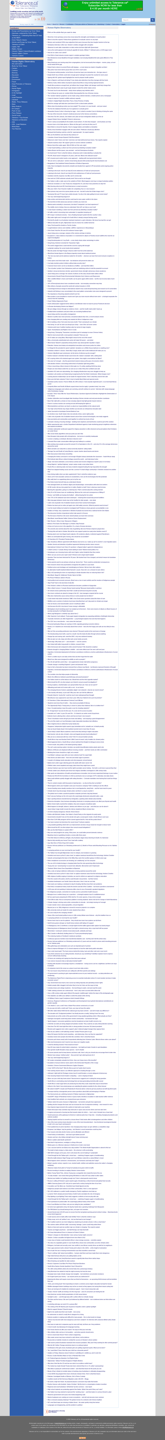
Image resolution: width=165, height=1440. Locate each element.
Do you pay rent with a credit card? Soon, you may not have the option (69, 1008)
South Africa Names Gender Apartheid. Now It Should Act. (65, 1266)
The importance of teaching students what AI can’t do (64, 294)
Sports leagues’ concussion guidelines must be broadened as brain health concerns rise (74, 1021)
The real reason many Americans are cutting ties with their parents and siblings (71, 971)
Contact (108, 24)
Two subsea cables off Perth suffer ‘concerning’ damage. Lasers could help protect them (74, 1224)
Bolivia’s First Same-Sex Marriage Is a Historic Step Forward (66, 523)
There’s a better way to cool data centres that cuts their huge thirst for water (70, 656)
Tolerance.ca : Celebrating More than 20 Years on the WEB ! (27, 37)
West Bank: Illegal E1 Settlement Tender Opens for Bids (64, 575)
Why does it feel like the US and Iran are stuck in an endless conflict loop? (70, 1363)
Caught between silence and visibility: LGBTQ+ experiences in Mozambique (71, 228)
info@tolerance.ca (128, 1427)
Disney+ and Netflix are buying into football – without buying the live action (70, 495)
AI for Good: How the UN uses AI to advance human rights (65, 230)
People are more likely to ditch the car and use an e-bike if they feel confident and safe (74, 369)
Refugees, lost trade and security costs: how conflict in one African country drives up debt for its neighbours (80, 1245)
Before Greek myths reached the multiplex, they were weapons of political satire (72, 804)
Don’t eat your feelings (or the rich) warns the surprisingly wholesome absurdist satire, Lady (75, 796)
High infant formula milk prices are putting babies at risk (64, 1256)
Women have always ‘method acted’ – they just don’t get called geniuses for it (71, 1055)
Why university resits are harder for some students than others (66, 910)
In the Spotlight (17, 93)
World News (16, 126)
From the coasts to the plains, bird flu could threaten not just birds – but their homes (73, 879)
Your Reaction (16, 129)
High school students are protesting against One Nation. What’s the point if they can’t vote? (75, 1389)
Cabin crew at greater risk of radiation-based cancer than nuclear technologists (72, 503)
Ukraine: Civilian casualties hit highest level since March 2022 (66, 1237)
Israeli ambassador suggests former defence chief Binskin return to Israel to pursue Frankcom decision (79, 304)
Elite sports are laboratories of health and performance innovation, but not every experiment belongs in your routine (83, 773)
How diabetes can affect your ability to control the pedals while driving (69, 996)
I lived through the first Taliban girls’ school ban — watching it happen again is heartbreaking (76, 1155)
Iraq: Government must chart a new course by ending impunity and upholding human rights (75, 983)
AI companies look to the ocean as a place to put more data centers (68, 968)
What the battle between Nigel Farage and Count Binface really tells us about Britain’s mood (75, 1158)
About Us (55, 24)
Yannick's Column (17, 56)
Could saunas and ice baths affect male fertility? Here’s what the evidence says (72, 1217)
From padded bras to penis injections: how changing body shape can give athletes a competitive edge (79, 1127)
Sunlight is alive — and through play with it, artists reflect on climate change (70, 1297)
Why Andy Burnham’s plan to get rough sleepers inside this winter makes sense (72, 88)
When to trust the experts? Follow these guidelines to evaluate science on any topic (73, 39)
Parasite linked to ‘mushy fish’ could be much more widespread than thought (71, 695)
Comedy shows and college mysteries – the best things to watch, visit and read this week (74, 988)
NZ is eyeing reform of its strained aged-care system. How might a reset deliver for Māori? (75, 358)
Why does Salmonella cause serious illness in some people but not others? (70, 596)
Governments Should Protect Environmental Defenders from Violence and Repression (74, 276)
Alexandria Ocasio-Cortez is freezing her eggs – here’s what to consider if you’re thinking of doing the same (80, 111)
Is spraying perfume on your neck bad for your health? (64, 850)
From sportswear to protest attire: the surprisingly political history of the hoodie (71, 1201)
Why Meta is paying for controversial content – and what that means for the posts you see (74, 1368)
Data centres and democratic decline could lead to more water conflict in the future (72, 199)
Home (49, 24)
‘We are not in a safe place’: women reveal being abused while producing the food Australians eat (77, 161)
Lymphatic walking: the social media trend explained (63, 248)
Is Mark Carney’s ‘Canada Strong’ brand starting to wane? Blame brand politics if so (73, 549)
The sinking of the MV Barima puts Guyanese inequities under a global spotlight (72, 1307)
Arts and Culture (17, 64)
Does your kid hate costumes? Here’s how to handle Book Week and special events (73, 379)
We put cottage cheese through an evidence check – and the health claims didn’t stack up (75, 309)
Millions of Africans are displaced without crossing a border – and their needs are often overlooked (77, 750)
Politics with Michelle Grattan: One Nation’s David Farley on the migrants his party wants (74, 814)
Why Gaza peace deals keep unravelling (60, 454)
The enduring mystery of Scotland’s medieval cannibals (64, 936)
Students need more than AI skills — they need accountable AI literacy (69, 703)
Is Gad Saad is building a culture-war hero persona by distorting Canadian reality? (73, 210)
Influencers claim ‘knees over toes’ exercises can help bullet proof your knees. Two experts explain (77, 140)
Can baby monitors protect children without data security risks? (67, 263)
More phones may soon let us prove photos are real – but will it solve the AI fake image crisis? (76, 191)
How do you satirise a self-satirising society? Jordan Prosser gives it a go (70, 1031)
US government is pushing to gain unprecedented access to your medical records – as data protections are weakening (80, 974)
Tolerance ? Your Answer (20, 117)
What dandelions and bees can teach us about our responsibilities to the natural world (74, 406)
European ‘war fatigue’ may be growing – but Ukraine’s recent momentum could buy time (75, 1129)
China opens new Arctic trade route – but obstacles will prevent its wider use (71, 260)
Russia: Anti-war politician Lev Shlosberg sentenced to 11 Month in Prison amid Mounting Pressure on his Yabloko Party (82, 846)
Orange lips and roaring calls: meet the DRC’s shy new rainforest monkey (70, 636)
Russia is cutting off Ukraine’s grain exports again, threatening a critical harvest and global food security (79, 1181)
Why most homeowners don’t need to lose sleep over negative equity (68, 1042)
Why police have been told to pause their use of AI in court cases (67, 70)
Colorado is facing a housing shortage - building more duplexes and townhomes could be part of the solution (81, 422)
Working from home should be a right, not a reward (63, 752)
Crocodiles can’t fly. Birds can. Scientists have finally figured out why (68, 1186)
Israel (13, 95)
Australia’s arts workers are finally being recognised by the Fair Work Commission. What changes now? (79, 374)
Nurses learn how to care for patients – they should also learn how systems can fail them (74, 920)
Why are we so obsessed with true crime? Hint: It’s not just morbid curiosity (70, 737)
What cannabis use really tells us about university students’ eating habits (70, 449)
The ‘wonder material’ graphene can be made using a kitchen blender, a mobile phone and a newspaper (79, 96)
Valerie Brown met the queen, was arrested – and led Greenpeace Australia (70, 150)
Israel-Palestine (17, 97)
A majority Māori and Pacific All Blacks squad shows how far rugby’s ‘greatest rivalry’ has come (76, 386)
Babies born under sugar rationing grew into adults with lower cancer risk (70, 763)
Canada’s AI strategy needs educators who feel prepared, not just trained (70, 760)
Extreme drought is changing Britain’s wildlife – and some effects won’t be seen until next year (76, 649)
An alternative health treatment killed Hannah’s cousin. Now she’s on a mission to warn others (76, 570)
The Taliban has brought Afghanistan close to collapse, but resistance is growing (72, 853)
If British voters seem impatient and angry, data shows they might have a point (71, 765)
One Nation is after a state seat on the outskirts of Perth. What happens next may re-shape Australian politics (80, 181)
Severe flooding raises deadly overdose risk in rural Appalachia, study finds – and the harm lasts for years (80, 788)
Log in (123, 24)
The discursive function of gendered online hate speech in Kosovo (68, 513)
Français (152, 24)
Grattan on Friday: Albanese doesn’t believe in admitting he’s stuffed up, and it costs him (74, 1353)
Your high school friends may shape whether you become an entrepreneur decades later (74, 409)
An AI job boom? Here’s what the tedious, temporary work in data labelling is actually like (74, 153)
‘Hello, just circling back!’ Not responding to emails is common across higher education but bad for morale (80, 1284)
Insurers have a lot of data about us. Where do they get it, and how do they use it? (72, 124)
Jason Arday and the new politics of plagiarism (62, 314)
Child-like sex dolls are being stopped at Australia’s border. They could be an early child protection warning (80, 1024)
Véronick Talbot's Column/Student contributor (26, 51)
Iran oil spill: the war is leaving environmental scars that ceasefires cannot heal (71, 1250)
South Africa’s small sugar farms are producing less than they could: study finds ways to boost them (78, 1083)
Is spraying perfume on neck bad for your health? (62, 918)
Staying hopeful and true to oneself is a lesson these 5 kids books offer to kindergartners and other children (80, 1119)
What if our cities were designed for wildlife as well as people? (66, 659)
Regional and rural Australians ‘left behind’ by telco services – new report (70, 1387)
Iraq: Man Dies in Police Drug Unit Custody (61, 843)
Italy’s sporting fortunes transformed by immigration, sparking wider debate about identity (74, 799)
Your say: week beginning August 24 (59, 197)
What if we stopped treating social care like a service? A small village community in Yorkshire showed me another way (82, 470)
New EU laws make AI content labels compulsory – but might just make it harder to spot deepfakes (77, 1047)
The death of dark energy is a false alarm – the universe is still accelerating (70, 1150)
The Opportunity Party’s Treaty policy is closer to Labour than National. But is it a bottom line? (76, 705)
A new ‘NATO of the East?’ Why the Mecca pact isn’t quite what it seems (69, 1068)
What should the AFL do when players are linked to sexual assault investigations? (72, 682)
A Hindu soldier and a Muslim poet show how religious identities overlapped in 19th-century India (77, 770)
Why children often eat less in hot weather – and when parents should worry (71, 1332)
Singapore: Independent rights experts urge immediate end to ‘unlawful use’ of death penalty (76, 726)
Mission (62, 24)
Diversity (15, 73)
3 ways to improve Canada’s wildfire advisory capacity (64, 98)
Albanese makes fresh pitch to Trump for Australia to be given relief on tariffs (71, 1168)
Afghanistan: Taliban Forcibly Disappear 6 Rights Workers (65, 1361)
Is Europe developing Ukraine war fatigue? (61, 306)
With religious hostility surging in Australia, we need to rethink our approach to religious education (77, 876)
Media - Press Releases (20, 102)
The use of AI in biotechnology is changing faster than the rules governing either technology (75, 863)
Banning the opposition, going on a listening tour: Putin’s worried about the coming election (75, 490)
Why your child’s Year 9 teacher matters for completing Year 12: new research (71, 189)
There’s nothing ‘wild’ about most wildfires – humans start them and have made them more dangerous (78, 1253)
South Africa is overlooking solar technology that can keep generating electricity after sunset (75, 1081)
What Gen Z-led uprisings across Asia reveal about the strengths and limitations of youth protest (76, 37)
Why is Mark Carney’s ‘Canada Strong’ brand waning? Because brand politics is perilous (75, 588)
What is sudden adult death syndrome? (59, 1140)
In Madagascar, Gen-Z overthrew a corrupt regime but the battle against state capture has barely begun (79, 925)
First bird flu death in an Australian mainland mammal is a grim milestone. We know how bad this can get (79, 220)
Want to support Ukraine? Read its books (60, 1309)
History (14, 86)
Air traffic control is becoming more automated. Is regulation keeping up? (70, 212)
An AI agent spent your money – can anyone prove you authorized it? (68, 1276)
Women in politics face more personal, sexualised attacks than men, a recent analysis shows (76, 317)
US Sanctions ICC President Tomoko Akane (61, 539)
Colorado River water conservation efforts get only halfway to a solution (69, 441)
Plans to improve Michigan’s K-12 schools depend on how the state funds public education (75, 948)
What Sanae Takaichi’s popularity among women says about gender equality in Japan (74, 343)
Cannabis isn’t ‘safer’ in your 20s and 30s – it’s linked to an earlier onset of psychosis (73, 713)
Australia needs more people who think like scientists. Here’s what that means (71, 1037)
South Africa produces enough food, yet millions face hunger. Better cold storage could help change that (79, 85)
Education (15, 77)
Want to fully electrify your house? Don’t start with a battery (65, 840)
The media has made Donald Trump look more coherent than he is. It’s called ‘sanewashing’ (76, 1366)
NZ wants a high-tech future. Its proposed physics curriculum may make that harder (73, 1381)
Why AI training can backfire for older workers (61, 1261)
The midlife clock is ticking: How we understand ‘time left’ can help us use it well (72, 207)
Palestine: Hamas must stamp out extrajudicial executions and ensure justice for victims (74, 345)
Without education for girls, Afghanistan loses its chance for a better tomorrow (71, 223)
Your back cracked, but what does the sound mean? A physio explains (69, 822)
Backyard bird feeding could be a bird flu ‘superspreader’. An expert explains (71, 132)
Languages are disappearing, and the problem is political (65, 1405)
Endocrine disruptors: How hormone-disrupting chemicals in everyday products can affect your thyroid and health (82, 801)
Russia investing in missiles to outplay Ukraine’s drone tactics (66, 1170)
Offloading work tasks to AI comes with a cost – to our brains (66, 687)
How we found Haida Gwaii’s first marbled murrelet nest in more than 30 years (71, 729)
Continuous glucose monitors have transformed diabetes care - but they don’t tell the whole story (77, 939)
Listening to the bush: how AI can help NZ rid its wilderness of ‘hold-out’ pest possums (74, 170)
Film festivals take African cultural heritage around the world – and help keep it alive (73, 459)
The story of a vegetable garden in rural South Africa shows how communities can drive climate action (78, 1243)
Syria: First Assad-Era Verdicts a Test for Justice (62, 225)
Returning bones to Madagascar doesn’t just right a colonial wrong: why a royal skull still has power (78, 928)
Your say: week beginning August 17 (59, 1057)
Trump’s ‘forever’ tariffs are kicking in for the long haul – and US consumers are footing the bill (76, 1292)
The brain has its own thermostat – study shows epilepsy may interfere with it (71, 90)
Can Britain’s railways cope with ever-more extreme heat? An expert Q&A (70, 755)
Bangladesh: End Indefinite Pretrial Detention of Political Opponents (68, 163)
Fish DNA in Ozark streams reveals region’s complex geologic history (68, 55)
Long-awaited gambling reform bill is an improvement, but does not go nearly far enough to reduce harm (79, 825)
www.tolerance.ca (60, 1423)
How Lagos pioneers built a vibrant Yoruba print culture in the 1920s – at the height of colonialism (77, 1248)
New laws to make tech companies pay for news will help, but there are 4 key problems (74, 1324)
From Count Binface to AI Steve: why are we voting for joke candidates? (69, 1204)
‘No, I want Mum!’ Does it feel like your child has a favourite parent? (68, 1350)
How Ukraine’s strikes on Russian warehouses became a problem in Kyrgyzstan (72, 585)
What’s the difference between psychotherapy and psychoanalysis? (68, 677)
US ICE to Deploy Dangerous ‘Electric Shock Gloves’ (64, 812)
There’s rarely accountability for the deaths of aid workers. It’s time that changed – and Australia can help (79, 122)
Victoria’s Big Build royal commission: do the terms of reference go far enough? (72, 353)
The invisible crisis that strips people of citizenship (63, 674)
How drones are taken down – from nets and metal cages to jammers (68, 757)
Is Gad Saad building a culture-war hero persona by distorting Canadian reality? (72, 148)
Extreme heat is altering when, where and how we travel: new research (69, 716)
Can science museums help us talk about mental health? (65, 961)
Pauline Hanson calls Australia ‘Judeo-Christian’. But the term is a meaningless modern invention (77, 1384)
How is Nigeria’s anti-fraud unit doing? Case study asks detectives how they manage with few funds (78, 80)
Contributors (70, 24)
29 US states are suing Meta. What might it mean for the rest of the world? (70, 337)
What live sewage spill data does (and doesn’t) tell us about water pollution (70, 103)
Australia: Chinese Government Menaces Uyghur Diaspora (65, 1065)
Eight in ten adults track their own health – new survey (64, 1312)
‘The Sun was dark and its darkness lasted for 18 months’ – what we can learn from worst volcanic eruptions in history (81, 257)
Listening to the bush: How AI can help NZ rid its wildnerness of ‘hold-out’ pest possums (74, 173)
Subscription (116, 24)
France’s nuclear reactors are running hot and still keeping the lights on (69, 403)
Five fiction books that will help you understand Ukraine (64, 482)
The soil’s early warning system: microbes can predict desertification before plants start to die (76, 747)
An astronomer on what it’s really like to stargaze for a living (66, 1314)
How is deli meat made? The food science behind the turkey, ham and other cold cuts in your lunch (77, 951)
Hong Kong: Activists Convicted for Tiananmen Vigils (63, 243)
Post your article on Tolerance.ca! (85, 24)
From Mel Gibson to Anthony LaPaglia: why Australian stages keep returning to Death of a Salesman (78, 838)
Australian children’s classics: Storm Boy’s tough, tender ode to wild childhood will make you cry (77, 350)
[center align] (152, 20)
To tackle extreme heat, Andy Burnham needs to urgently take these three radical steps (74, 1258)
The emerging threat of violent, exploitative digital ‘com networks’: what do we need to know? (76, 690)
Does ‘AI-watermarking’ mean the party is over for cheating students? (68, 708)
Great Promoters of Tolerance (21, 84)
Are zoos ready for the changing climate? (60, 912)
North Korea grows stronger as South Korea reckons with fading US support (71, 923)
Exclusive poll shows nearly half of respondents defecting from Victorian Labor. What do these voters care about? (82, 1039)
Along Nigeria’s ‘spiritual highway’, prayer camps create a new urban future (70, 464)
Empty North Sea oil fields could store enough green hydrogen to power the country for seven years (78, 75)
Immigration (16, 91)
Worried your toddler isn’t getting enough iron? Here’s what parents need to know (72, 1178)
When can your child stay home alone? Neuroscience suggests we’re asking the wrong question (77, 1078)
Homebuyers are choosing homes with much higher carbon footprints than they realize (74, 552)
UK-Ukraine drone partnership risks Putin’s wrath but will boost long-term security (72, 591)
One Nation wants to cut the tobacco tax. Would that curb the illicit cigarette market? (73, 679)
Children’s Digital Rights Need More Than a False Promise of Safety (68, 101)
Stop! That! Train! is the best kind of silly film (61, 583)
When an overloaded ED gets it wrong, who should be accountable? (68, 536)
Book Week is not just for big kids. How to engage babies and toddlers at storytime (72, 127)
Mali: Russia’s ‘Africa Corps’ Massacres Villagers (62, 521)
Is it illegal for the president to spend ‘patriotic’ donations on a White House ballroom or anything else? (79, 348)
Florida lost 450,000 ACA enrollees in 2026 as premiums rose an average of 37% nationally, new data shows (80, 776)
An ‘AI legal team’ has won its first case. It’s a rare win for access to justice (70, 711)
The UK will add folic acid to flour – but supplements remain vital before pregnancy (73, 662)
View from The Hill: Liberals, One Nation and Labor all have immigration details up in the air (75, 116)
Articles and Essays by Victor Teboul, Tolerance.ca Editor (24, 43)
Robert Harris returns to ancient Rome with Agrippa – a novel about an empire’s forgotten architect (77, 67)
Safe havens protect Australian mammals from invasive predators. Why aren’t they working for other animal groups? (83, 1342)
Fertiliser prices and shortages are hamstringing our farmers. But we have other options (74, 567)
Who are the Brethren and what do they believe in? (63, 135)
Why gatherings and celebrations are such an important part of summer (69, 946)
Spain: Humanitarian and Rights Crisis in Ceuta (62, 330)
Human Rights (16, 88)
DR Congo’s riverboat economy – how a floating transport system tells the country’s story (74, 215)
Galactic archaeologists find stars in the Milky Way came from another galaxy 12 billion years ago (77, 858)
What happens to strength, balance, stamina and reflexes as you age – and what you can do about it (78, 806)
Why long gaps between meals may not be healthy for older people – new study (72, 500)
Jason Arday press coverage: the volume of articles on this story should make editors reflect (75, 273)
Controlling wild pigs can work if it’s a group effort (62, 1304)
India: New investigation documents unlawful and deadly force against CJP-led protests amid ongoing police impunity (80, 167)
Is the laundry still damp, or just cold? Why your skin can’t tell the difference (70, 692)
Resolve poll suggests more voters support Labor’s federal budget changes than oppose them (76, 1029)
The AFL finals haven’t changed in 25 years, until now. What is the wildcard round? (73, 155)
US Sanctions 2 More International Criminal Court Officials (65, 700)
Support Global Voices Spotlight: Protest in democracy (64, 119)
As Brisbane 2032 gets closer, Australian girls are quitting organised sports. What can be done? (76, 1348)
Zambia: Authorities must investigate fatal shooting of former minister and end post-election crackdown (78, 398)
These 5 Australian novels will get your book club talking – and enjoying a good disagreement (76, 718)
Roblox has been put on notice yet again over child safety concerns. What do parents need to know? (78, 505)
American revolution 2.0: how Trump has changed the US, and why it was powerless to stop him (77, 184)
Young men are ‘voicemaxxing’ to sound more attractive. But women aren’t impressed (73, 866)
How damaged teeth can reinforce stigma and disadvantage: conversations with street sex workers (77, 484)
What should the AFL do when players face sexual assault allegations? (69, 827)
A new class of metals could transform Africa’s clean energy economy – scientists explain (74, 1240)
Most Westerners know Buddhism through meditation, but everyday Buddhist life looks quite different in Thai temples (80, 59)
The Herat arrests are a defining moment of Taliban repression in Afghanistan (71, 1094)
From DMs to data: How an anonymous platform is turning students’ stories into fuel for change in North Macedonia (82, 899)
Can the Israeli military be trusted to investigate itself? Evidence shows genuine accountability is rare (78, 508)
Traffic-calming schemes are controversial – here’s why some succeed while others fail (74, 990)
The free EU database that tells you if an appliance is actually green (68, 109)
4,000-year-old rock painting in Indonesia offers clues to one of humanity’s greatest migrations (76, 889)
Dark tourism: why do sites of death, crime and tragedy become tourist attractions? (72, 734)
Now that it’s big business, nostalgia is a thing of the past (65, 1142)
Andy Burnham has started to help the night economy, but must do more (69, 1271)
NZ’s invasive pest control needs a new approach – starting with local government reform (74, 158)
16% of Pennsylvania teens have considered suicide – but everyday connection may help (75, 283)
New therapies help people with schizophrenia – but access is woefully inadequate (73, 436)
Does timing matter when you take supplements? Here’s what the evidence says (72, 474)
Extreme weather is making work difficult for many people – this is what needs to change (74, 1317)
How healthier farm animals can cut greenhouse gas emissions (67, 1099)
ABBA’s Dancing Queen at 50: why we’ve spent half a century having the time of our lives (74, 1183)
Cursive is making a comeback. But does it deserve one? (65, 439)
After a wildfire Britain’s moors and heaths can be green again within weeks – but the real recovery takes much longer (81, 280)
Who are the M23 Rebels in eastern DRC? (60, 830)
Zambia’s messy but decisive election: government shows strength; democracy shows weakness (77, 271)
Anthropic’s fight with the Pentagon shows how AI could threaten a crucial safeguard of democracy (77, 1073)
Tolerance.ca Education (19, 120)
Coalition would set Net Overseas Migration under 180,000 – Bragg (68, 1379)
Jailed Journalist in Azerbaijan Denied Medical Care (63, 411)
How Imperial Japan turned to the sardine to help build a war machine (69, 1107)
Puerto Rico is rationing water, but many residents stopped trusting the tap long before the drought (77, 467)
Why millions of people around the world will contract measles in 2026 (69, 286)
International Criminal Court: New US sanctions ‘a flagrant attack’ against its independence (75, 547)
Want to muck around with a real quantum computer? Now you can (68, 335)
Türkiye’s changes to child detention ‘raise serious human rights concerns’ (70, 1235)
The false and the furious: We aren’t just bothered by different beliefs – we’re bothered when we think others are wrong (81, 1300)
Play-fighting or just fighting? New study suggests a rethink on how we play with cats (73, 1196)
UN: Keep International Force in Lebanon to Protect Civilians (66, 1232)
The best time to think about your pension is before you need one (67, 202)
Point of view (16, 111)
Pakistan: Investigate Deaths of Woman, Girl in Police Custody (66, 1376)
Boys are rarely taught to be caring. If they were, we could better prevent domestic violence (75, 832)
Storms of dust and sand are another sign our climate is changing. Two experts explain (74, 1227)
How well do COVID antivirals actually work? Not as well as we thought (69, 178)
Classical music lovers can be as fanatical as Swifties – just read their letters (71, 266)
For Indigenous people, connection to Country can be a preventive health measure (73, 892)
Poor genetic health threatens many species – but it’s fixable (66, 1050)
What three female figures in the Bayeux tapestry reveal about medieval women (72, 253)
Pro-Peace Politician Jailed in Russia (59, 578)
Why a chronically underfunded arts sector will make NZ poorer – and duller (70, 340)
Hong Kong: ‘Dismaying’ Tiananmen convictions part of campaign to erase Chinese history (75, 332)
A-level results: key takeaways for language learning (63, 1327)
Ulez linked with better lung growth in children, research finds (66, 644)
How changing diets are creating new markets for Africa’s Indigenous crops (70, 319)
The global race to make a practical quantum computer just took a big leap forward (72, 793)
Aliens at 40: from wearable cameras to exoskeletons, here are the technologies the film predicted (77, 477)
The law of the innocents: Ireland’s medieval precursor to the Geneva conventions (72, 114)
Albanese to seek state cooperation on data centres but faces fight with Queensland (73, 47)
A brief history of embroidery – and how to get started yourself (66, 1134)
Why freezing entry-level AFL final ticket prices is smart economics (67, 186)
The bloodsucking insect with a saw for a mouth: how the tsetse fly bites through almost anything (77, 634)
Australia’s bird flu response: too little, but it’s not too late (65, 176)
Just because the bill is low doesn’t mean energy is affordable (66, 606)
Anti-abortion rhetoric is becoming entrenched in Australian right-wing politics (71, 363)
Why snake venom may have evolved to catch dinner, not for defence (68, 1337)
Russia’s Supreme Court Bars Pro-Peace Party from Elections (66, 1263)
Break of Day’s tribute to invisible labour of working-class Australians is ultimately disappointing (76, 1371)
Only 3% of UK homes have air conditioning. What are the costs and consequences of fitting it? (76, 492)
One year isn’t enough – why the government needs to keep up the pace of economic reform (75, 361)
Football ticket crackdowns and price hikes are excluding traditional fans (69, 311)
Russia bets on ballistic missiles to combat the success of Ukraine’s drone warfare (72, 1340)
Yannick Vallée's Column (20, 53)
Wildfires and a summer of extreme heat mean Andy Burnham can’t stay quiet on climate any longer (78, 601)
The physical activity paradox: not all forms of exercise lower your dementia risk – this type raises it (77, 72)
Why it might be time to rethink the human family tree (63, 724)
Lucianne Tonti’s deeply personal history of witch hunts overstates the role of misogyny (74, 1194)
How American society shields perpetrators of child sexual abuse (67, 1294)
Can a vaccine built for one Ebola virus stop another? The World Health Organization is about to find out (79, 1147)
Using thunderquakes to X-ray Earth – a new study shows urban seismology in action (73, 240)
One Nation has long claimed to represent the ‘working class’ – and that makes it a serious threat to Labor (79, 1392)
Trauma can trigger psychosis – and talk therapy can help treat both (68, 1230)
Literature (15, 99)
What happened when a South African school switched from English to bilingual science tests (76, 742)
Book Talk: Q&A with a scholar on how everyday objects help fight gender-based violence (75, 401)
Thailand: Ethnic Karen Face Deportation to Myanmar (64, 868)
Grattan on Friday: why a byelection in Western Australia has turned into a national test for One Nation (78, 510)
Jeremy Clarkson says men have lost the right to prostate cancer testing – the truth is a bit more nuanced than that (82, 768)
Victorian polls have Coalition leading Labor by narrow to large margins (69, 327)
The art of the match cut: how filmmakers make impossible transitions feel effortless (73, 721)
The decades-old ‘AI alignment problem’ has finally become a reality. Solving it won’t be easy (76, 1013)
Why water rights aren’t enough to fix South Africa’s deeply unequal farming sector (72, 217)
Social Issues (16, 115)
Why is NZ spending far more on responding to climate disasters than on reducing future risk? (76, 572)
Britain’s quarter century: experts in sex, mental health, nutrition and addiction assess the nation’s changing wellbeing (80, 1164)
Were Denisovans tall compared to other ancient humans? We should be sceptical (72, 647)
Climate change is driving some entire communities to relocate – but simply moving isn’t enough (77, 902)
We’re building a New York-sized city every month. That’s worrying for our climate (72, 322)
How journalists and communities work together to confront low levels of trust (71, 419)
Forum (14, 82)
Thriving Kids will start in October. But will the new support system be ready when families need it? (77, 531)
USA (13, 122)
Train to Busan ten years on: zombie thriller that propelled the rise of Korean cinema (73, 93)
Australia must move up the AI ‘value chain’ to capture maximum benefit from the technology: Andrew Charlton (81, 855)
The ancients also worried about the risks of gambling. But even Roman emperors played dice (76, 529)
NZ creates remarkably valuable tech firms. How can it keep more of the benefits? (72, 1060)
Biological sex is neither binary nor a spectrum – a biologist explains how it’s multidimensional (76, 894)
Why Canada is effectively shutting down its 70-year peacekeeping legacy (70, 933)
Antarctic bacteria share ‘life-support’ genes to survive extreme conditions (70, 142)
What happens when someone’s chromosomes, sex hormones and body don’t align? (73, 1160)
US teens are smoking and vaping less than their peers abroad (67, 958)
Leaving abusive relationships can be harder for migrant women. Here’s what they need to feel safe (78, 376)
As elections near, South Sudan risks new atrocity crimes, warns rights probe (71, 414)
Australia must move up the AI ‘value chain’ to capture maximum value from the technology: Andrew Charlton (80, 873)
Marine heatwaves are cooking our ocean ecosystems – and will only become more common (76, 1397)
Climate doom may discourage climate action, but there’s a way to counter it (70, 791)
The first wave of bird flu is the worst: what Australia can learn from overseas (70, 516)
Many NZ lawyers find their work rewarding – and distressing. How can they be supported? (75, 1034)
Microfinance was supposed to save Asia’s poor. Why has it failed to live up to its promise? (75, 698)
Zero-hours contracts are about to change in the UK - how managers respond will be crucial (75, 593)
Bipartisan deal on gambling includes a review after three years (67, 835)
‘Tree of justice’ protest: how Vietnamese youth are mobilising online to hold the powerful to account (78, 268)
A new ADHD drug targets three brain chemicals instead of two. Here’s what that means (74, 1374)
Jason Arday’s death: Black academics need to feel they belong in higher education (73, 731)
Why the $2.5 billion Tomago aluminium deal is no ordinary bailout (68, 1345)
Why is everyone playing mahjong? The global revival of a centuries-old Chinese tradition (75, 1400)
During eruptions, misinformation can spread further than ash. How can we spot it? (72, 685)
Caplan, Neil (16, 47)
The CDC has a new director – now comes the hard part (64, 621)
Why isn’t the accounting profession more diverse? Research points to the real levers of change (76, 631)
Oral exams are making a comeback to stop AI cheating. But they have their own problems (75, 884)
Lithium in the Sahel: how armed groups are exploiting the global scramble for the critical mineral (77, 1086)
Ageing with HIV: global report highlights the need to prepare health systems (71, 77)
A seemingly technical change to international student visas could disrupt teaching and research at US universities (82, 288)
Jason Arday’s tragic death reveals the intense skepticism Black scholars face (71, 809)
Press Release (16, 113)
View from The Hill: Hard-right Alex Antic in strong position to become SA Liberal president (75, 1026)
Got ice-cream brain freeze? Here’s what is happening (64, 1335)
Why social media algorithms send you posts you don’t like (65, 434)
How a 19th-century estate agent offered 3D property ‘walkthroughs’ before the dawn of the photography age (80, 993)
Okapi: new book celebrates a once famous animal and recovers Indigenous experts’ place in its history (79, 462)
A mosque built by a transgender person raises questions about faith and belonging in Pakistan (76, 1091)
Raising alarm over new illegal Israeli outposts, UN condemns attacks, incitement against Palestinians (78, 534)
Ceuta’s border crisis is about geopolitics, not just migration (65, 905)
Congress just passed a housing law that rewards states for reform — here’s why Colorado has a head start (80, 1112)
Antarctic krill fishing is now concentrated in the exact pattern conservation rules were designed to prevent (80, 291)
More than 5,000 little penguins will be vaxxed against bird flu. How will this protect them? (75, 819)
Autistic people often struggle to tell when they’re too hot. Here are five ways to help (73, 985)
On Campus (16, 108)
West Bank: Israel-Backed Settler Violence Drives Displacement (67, 518)
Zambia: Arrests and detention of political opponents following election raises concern (73, 544)
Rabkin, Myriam (17, 49)
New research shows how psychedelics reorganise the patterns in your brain (71, 565)
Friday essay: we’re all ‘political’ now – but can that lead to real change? (69, 1219)
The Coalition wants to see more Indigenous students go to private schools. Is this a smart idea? (77, 1222)
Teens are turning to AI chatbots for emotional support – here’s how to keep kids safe (73, 1289)
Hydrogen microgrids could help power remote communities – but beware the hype (73, 1018)
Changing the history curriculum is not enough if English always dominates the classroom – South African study (81, 456)
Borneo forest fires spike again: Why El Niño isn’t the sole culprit (67, 145)
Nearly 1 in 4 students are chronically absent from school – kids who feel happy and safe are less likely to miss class (81, 627)
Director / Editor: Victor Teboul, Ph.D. (25, 8)
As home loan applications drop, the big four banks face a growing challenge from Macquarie (76, 1207)
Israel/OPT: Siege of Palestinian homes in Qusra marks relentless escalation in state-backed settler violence (80, 1096)
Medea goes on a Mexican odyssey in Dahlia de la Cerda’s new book (69, 1145)
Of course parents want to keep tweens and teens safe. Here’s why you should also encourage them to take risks (82, 1052)
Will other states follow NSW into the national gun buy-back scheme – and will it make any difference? (78, 1011)
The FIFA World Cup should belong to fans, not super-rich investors (68, 1209)
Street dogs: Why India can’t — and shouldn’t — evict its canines (67, 641)
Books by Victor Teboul (19, 66)
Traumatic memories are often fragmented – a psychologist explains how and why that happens (77, 619)
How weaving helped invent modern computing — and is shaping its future (70, 1076)
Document (15, 75)
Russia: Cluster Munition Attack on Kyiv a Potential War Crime (66, 1355)
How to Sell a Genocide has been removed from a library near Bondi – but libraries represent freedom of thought (82, 667)
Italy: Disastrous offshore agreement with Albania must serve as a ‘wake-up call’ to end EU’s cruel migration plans (82, 542)
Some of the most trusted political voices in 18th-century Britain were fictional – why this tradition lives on (79, 915)
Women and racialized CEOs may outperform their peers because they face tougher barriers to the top (78, 42)
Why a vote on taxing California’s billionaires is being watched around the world (72, 871)
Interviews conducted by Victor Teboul (24, 33)
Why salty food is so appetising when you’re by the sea (64, 479)
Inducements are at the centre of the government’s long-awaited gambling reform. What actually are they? (80, 1016)
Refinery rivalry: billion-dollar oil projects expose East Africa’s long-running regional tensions (76, 83)
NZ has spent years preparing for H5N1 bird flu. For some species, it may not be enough (74, 897)
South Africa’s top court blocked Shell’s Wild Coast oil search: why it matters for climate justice (76, 739)
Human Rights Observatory (23, 61)
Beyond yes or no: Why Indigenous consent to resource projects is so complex (71, 907)
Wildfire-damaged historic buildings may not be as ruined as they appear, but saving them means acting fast (80, 1286)
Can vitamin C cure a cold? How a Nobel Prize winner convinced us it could (71, 1005)
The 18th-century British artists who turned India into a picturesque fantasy (70, 1269)
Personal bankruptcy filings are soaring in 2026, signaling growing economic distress (73, 624)
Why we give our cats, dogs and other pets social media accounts (67, 639)
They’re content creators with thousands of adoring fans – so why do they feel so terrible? (75, 783)
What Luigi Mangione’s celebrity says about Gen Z (63, 613)
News (13, 104)
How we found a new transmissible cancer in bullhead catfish (66, 604)
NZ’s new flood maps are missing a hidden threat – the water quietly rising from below (74, 1402)
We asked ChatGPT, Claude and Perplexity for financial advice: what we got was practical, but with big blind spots (82, 1089)
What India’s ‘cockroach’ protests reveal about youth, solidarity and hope (70, 931)
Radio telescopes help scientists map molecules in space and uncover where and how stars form (77, 1109)
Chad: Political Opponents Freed (57, 301)
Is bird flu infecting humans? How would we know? (63, 1044)
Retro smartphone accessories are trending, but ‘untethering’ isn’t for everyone (71, 860)
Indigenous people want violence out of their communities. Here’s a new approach (73, 1188)
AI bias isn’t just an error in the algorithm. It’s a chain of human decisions (69, 526)
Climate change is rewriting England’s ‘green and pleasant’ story (67, 664)
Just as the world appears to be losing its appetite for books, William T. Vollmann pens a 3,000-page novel (80, 50)
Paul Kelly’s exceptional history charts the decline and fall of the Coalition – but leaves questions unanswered (81, 886)
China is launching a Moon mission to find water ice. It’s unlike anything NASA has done (74, 366)
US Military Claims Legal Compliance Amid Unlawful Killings (66, 998)
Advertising (100, 24)
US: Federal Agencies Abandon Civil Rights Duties (63, 1358)
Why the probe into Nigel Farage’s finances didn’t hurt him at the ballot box (70, 251)
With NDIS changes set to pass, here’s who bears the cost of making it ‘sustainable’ (73, 1153)
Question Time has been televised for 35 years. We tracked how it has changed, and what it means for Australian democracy (82, 558)
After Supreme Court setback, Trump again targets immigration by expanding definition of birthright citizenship (81, 616)
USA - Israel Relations (19, 124)
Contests (15, 70)
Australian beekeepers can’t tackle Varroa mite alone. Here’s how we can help (71, 881)
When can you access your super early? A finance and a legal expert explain (71, 555)
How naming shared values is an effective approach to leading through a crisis (71, 1070)
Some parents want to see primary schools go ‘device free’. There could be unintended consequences (79, 562)
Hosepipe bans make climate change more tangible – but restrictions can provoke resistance (76, 1274)
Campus (14, 68)
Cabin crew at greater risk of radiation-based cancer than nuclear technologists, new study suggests (78, 416)
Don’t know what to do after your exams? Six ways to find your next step (69, 1329)
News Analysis (16, 106)
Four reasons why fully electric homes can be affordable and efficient (68, 1132)
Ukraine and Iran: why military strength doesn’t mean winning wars (68, 1137)
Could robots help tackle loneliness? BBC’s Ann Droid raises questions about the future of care (76, 598)
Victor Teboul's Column (19, 40)
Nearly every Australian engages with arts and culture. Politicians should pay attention (74, 129)
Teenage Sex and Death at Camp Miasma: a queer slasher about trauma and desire (73, 451)
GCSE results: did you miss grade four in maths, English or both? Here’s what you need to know (77, 487)
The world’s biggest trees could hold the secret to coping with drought (69, 245)
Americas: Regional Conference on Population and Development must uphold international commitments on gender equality (80, 1002)
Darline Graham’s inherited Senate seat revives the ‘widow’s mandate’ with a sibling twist (75, 356)
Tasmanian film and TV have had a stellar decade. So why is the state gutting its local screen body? (78, 194)
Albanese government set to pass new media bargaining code (66, 1394)
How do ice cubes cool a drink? (57, 52)
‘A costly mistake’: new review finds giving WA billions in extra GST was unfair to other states (75, 1175)
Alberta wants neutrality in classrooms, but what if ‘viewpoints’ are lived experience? (73, 204)
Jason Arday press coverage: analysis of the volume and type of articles (69, 233)
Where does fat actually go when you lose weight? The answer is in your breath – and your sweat (77, 106)
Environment (16, 79)
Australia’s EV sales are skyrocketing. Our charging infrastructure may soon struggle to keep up (76, 371)
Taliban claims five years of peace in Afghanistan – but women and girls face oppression (74, 1102)
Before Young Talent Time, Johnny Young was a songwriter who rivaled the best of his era (75, 1173)
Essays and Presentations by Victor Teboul (26, 31)
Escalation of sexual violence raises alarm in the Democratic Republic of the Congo (73, 1063)
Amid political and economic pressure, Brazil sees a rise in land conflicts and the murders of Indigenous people (81, 580)
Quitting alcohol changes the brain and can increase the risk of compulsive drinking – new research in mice (80, 1104)
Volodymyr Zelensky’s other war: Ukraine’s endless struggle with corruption (70, 45)
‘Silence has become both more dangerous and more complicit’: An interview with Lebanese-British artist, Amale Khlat (82, 1321)
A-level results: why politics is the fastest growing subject (65, 744)
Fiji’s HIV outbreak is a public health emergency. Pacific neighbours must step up (72, 1191)
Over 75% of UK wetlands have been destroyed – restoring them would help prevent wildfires (76, 497)
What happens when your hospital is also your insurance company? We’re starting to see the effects (78, 786)
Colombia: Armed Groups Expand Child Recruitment (63, 137)
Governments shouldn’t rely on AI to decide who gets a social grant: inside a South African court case (78, 817)
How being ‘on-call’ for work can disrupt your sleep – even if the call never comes (72, 324)
